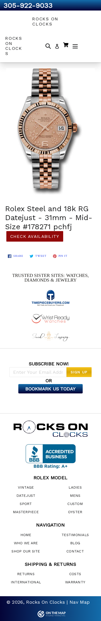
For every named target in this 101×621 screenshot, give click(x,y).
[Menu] (75, 45)
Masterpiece (26, 512)
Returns (26, 574)
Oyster (75, 512)
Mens (75, 496)
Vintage (26, 487)
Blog (75, 543)
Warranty (75, 582)
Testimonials (75, 535)
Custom (75, 504)
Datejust (25, 496)
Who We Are (26, 543)
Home (25, 535)
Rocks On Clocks (45, 21)
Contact (75, 551)
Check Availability (34, 236)
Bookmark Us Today (50, 389)
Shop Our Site (26, 551)
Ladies (75, 487)
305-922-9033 (28, 5)
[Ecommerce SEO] (50, 614)
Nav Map (80, 602)
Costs (75, 574)
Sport (26, 504)
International (26, 582)
